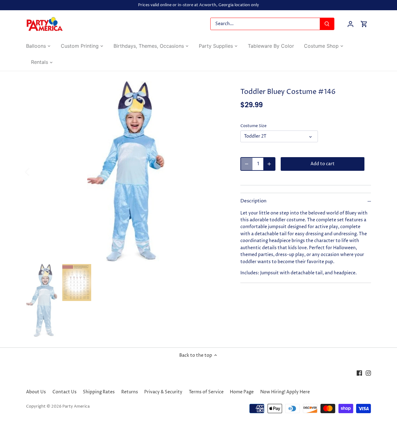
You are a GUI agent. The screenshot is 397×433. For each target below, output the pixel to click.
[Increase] (269, 163)
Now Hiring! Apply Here (285, 392)
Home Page (242, 392)
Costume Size (253, 126)
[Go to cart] (364, 24)
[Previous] (35, 171)
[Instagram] (368, 373)
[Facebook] (359, 373)
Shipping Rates (99, 392)
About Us (36, 392)
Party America (76, 406)
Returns (129, 392)
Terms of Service (206, 392)
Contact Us (64, 392)
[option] (126, 171)
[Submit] (327, 24)
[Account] (350, 24)
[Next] (216, 171)
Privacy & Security (163, 392)
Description (253, 201)
